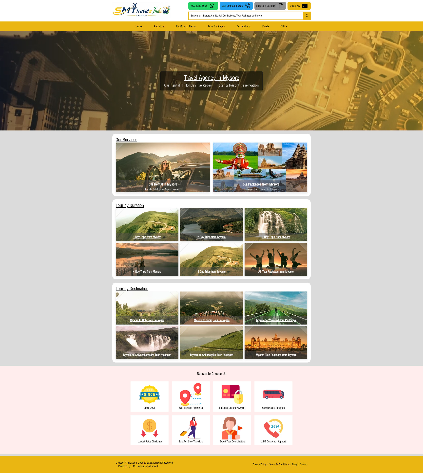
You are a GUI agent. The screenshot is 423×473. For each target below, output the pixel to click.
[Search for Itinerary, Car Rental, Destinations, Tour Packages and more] (306, 15)
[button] (243, 26)
